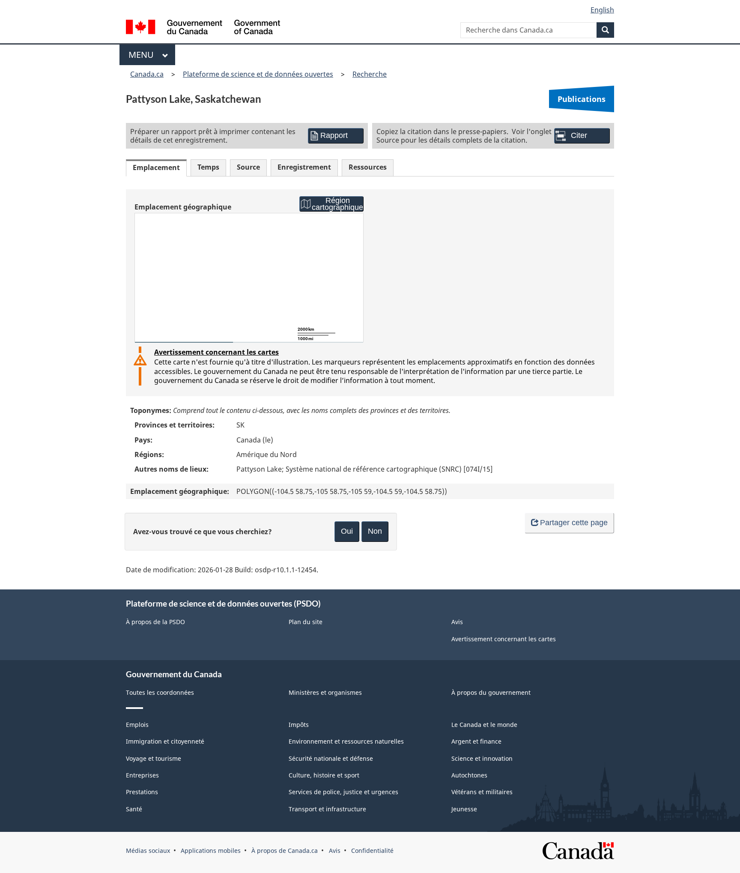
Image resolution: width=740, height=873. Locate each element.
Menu (143, 54)
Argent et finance (476, 741)
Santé (134, 809)
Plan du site (305, 622)
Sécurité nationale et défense (331, 758)
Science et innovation (482, 758)
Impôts (299, 725)
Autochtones (469, 775)
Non (375, 531)
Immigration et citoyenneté (165, 741)
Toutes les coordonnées (160, 692)
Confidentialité (372, 850)
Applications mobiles (211, 850)
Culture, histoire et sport (324, 775)
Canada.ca (147, 74)
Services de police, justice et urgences (343, 792)
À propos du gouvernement (491, 692)
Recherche (369, 74)
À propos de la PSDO (155, 622)
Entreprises (142, 775)
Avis (457, 622)
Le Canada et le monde (484, 725)
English (602, 10)
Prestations (142, 792)
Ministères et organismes (325, 692)
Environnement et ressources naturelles (346, 741)
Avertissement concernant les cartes (216, 352)
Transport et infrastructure (327, 809)
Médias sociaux (148, 850)
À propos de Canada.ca (284, 850)
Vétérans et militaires (482, 792)
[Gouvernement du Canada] (203, 28)
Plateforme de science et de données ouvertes (258, 74)
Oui (347, 531)
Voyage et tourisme (153, 758)
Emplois (137, 725)
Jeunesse (464, 809)
